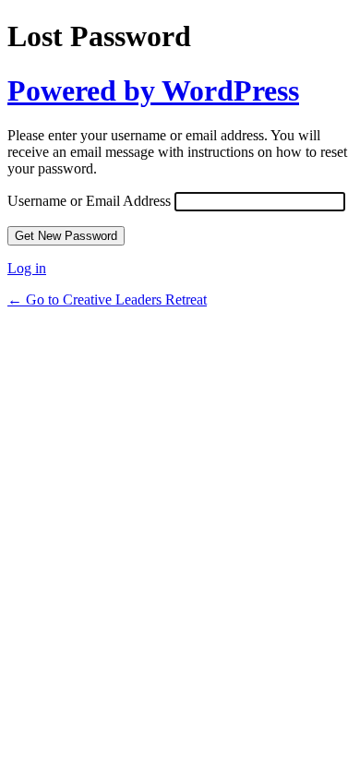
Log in (26, 268)
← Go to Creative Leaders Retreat (107, 299)
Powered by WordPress (153, 90)
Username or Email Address (89, 201)
